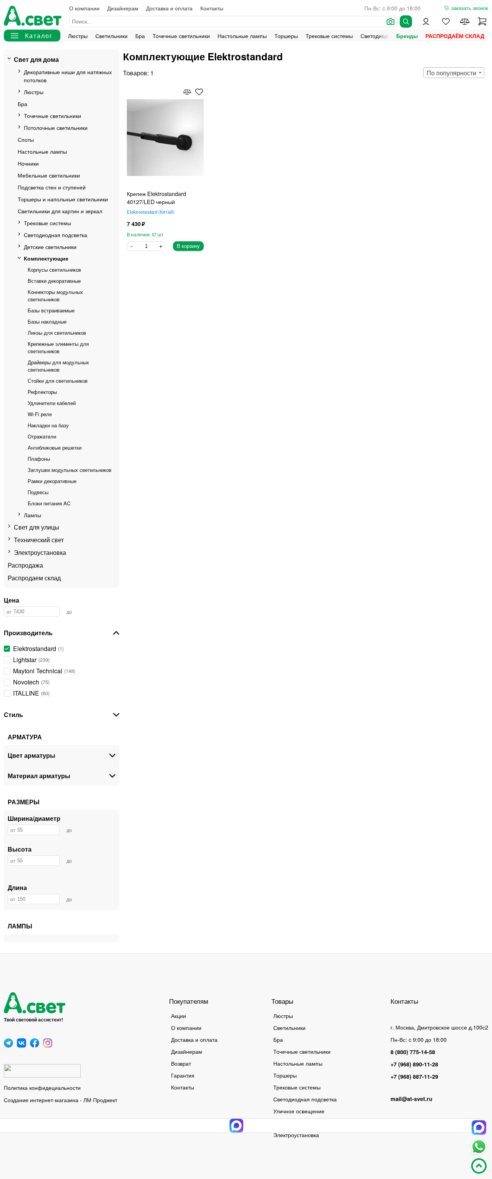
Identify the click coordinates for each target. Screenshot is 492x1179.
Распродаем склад (34, 577)
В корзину (188, 246)
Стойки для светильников (58, 380)
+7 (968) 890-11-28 (414, 1064)
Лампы (32, 515)
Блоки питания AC (49, 503)
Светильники (111, 36)
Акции (178, 1015)
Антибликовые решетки (54, 447)
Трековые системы (329, 36)
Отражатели (42, 436)
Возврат (181, 1063)
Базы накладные (47, 321)
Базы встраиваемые (51, 310)
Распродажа (25, 565)
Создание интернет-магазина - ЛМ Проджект (60, 1100)
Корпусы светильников (54, 269)
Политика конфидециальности (42, 1087)
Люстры (78, 36)
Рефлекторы (42, 391)
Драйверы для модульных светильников (58, 366)
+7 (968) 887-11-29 (414, 1076)
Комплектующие (46, 258)
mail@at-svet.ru (411, 1099)
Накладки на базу (48, 425)
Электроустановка (40, 552)
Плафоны (39, 458)
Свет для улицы (36, 527)
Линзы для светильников (57, 332)
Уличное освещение (298, 1111)
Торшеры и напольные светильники (63, 199)
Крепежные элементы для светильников (58, 347)
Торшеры (286, 36)
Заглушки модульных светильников (69, 469)
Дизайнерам (122, 8)
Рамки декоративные (52, 481)
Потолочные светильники (56, 127)
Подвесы (38, 492)
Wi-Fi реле (40, 414)
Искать (406, 21)
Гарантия (182, 1075)
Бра (140, 36)
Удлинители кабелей (52, 403)
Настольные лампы (242, 36)
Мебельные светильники (49, 175)
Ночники (28, 163)
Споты (26, 139)
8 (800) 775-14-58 (413, 1052)
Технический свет (39, 539)
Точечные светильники (181, 36)
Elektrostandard (150, 212)
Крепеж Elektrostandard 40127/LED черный (156, 197)
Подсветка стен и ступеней (52, 187)
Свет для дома (36, 59)
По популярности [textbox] (451, 72)
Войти (426, 21)
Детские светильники (50, 246)
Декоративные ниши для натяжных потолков (68, 76)
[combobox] (453, 72)
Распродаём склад (455, 36)
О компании (84, 8)
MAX (479, 1127)
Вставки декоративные (54, 280)
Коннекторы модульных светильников (55, 295)
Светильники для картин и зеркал (60, 211)
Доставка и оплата (169, 8)
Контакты (211, 8)
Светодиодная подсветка (55, 235)
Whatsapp (479, 1146)
